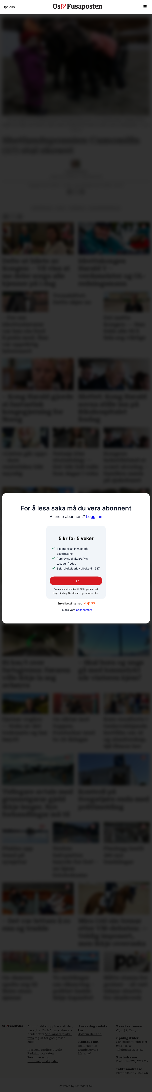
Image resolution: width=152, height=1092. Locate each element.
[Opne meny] (145, 7)
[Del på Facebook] (69, 192)
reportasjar (41, 208)
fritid (60, 208)
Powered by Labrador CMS (76, 1086)
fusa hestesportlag (104, 208)
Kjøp (76, 581)
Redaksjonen (87, 1045)
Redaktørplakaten (41, 1053)
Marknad (84, 1053)
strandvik (77, 208)
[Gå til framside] (77, 7)
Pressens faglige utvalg (45, 1049)
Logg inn (76, 516)
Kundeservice (88, 1049)
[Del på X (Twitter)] (76, 192)
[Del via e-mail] (82, 192)
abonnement (84, 609)
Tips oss (8, 7)
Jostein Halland (90, 1034)
